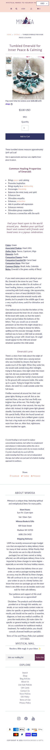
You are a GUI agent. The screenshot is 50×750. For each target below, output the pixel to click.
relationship (28, 186)
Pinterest (36, 476)
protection (21, 201)
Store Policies (25, 694)
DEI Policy (25, 697)
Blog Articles (25, 679)
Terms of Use (25, 700)
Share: (25, 472)
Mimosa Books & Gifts (33, 740)
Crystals (17, 34)
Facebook (15, 476)
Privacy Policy (25, 703)
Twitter (26, 476)
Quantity (25, 122)
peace (16, 180)
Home (9, 34)
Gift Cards (25, 688)
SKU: (25, 117)
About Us (25, 682)
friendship (22, 189)
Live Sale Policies (25, 685)
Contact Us (25, 691)
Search (25, 673)
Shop (25, 676)
